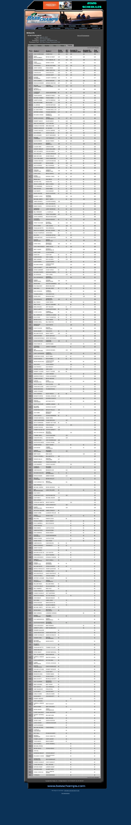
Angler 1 (36, 51)
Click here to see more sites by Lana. (71, 790)
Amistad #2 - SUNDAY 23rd (87, 51)
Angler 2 (48, 51)
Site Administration (66, 793)
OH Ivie (67, 51)
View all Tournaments (83, 35)
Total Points (96, 51)
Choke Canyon (60, 51)
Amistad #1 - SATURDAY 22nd (75, 51)
